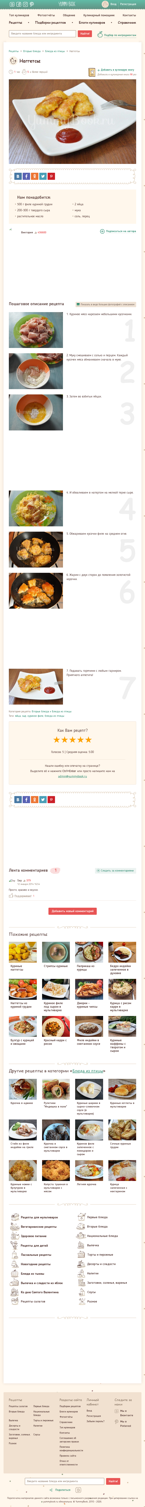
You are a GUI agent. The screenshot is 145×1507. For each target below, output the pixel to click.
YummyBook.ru (67, 4)
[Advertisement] (72, 269)
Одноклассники (34, 176)
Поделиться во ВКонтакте (18, 176)
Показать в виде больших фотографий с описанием (107, 304)
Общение (69, 15)
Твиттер (43, 176)
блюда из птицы (54, 716)
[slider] (72, 740)
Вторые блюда (40, 711)
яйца (18, 716)
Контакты (129, 15)
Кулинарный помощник (99, 15)
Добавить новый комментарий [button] (73, 911)
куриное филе (35, 716)
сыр (24, 716)
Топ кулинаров (19, 15)
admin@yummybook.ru (72, 776)
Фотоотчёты (46, 15)
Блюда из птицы (61, 711)
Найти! (84, 33)
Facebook (26, 176)
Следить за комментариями (117, 870)
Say (19, 880)
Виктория (27, 232)
